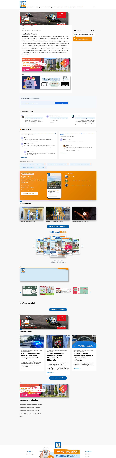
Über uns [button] (79, 7)
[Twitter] (80, 30)
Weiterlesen (24, 369)
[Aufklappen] (78, 451)
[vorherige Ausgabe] (33, 246)
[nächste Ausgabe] (82, 246)
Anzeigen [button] (72, 7)
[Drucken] (93, 30)
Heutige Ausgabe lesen (28, 193)
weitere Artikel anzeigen (58, 309)
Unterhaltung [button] (48, 7)
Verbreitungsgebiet (30, 454)
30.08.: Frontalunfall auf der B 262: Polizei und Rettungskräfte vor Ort (30, 356)
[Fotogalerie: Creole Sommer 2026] (84, 213)
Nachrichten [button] (31, 7)
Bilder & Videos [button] (58, 7)
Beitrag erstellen (40, 7)
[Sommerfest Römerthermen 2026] (32, 213)
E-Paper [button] (66, 7)
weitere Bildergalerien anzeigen (58, 226)
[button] (20, 291)
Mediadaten (28, 453)
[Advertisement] (58, 427)
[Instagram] (77, 30)
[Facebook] (75, 30)
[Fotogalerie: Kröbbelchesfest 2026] (58, 213)
